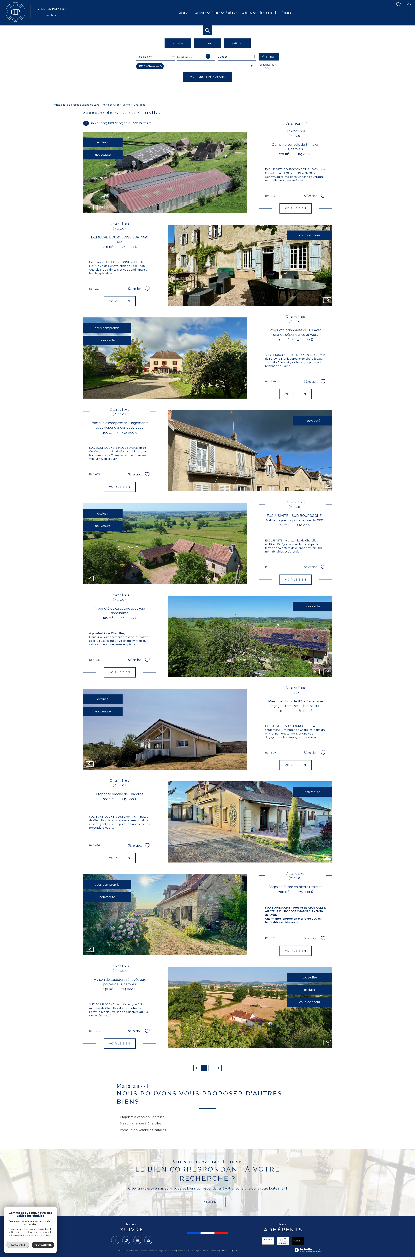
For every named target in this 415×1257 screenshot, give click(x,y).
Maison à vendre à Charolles (140, 1123)
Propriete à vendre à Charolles (142, 1117)
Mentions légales (194, 1251)
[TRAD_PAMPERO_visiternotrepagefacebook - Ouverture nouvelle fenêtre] (115, 1240)
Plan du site (182, 1251)
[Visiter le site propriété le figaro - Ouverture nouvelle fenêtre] (298, 1241)
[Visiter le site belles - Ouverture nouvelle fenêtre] (268, 1241)
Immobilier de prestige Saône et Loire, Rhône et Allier (86, 104)
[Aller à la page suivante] (219, 1068)
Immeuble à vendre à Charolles (143, 1130)
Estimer (231, 13)
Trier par (293, 123)
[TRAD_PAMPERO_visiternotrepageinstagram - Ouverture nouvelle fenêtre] (126, 1240)
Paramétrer (18, 1244)
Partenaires (214, 1251)
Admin (205, 1251)
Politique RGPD (226, 1251)
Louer (216, 13)
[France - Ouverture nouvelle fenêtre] (207, 1233)
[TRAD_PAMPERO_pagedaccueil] (37, 21)
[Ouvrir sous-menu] (208, 12)
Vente (126, 104)
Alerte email (267, 13)
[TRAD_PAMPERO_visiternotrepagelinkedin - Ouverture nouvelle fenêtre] (137, 1240)
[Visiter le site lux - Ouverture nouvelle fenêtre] (283, 1241)
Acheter (200, 13)
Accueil (184, 13)
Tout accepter (43, 1244)
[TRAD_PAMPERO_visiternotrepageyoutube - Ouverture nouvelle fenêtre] (148, 1240)
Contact (287, 13)
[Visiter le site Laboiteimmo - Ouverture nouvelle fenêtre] (307, 1251)
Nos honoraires (170, 1251)
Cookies (236, 1251)
